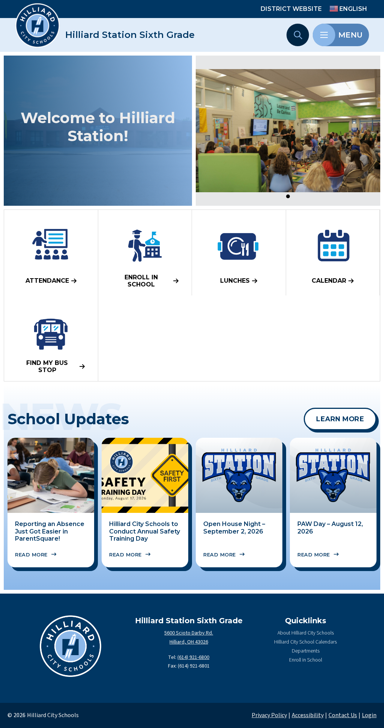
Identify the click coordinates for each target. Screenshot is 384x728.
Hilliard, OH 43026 (189, 642)
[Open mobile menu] (324, 35)
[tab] (288, 196)
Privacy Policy (269, 715)
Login (369, 715)
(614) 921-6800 (193, 657)
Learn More (340, 419)
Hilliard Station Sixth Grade (130, 35)
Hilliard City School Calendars (305, 642)
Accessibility (308, 715)
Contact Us (342, 715)
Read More (31, 555)
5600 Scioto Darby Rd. (188, 633)
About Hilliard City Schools (306, 633)
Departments (306, 651)
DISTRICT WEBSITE (291, 8)
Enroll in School (305, 660)
